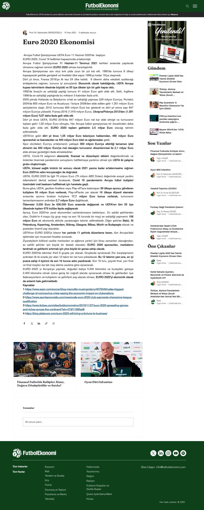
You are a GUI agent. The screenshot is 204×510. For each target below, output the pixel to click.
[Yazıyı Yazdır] (53, 323)
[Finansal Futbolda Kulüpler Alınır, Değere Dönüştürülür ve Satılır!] (44, 359)
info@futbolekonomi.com (170, 467)
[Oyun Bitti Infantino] (112, 359)
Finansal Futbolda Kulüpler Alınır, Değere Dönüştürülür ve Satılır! (40, 383)
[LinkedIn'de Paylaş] (38, 323)
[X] (153, 453)
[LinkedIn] (161, 453)
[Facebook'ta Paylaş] (24, 323)
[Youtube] (176, 453)
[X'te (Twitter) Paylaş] (31, 323)
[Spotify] (183, 453)
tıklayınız (174, 14)
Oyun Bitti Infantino (98, 382)
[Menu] (195, 6)
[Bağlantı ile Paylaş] (46, 323)
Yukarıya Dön (4, 497)
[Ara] (187, 6)
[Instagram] (168, 453)
